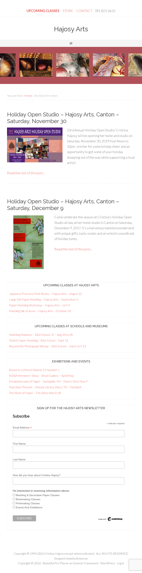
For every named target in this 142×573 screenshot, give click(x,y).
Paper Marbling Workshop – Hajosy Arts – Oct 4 (39, 305)
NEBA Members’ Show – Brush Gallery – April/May (41, 375)
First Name (19, 443)
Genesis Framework (86, 563)
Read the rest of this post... (26, 173)
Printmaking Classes (28, 503)
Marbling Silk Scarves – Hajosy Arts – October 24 (40, 311)
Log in (120, 563)
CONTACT (84, 11)
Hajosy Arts (71, 29)
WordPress (107, 563)
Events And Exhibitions (29, 507)
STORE (68, 11)
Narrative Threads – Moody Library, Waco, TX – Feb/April (45, 387)
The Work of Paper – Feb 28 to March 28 (35, 393)
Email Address (22, 427)
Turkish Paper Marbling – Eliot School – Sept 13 (38, 340)
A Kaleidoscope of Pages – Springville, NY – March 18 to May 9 (48, 381)
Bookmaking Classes (28, 499)
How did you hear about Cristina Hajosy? (36, 475)
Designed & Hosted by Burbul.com (71, 558)
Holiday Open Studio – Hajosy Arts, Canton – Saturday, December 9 (63, 204)
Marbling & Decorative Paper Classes (38, 495)
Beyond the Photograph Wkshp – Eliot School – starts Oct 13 (47, 346)
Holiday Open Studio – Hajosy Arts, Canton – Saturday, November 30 (63, 117)
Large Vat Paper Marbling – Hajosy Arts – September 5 (43, 299)
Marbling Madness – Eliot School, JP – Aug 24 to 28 (41, 334)
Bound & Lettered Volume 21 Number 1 (34, 370)
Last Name (19, 459)
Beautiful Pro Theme (56, 563)
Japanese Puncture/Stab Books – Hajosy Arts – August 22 (45, 293)
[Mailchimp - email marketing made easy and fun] (110, 520)
